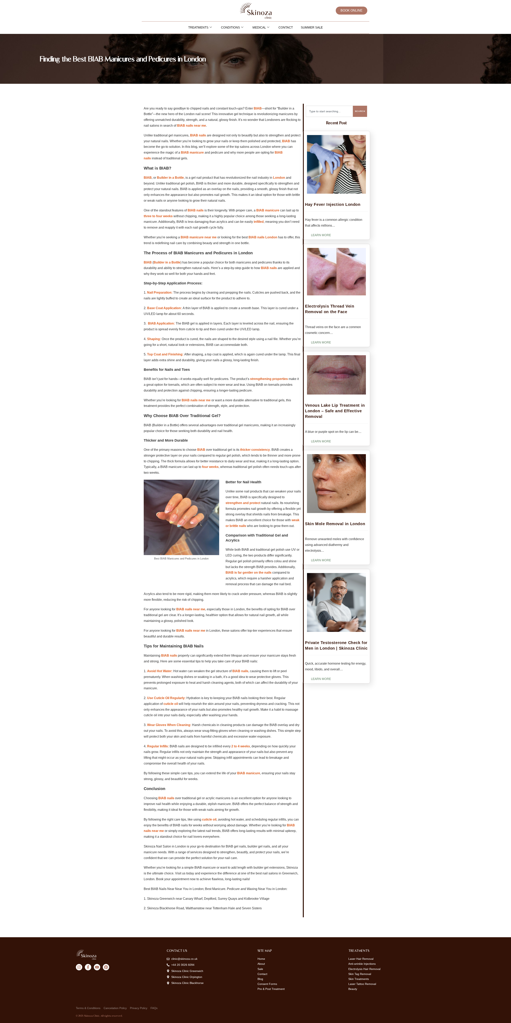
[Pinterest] (106, 967)
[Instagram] (79, 967)
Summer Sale (312, 27)
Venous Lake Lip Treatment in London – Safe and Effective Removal (335, 411)
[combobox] (329, 111)
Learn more (321, 235)
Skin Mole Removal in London (335, 524)
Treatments (198, 27)
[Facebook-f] (88, 967)
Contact (285, 27)
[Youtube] (97, 967)
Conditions (230, 27)
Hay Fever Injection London (332, 204)
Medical (259, 27)
